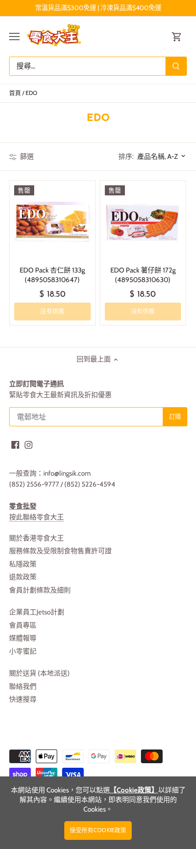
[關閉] (179, 377)
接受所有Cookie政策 (98, 830)
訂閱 (162, 434)
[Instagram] (105, 463)
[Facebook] (92, 463)
